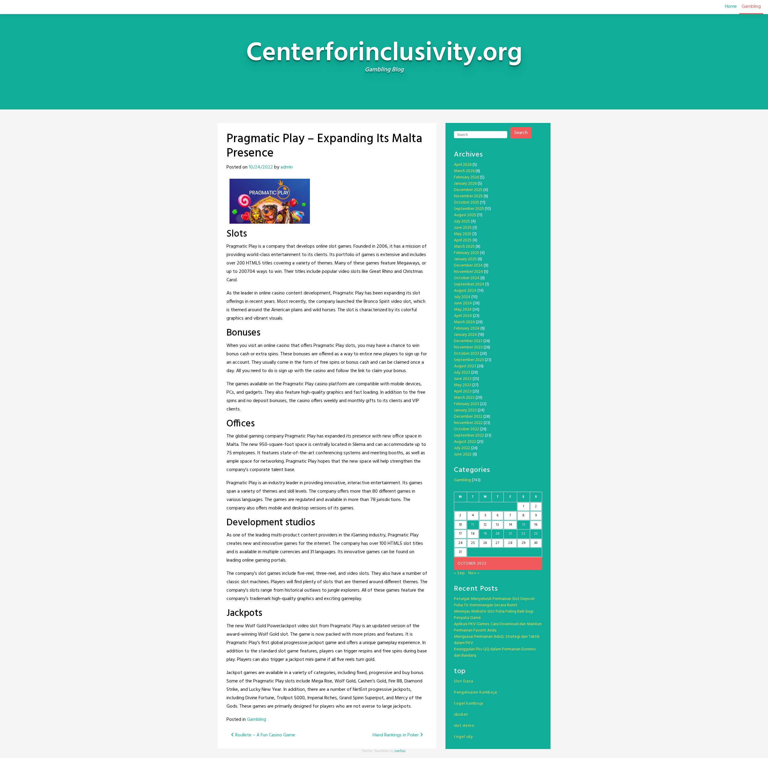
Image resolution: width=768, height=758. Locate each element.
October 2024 (466, 278)
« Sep (459, 573)
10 (460, 524)
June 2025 (463, 227)
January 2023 (465, 410)
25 (473, 543)
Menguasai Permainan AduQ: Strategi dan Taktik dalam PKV (497, 639)
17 (460, 533)
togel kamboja (468, 703)
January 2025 (465, 259)
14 (510, 524)
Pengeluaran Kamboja (475, 692)
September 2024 (469, 284)
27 (497, 543)
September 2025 (469, 208)
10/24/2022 (261, 167)
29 (523, 543)
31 (460, 552)
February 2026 (466, 177)
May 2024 (463, 309)
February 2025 (466, 252)
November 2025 (468, 196)
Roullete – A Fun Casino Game (264, 735)
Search (521, 133)
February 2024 (466, 328)
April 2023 (463, 391)
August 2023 (465, 366)
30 (536, 543)
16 (536, 524)
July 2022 (462, 448)
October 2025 (466, 202)
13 (497, 524)
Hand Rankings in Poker (396, 735)
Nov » (474, 573)
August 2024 (465, 290)
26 (485, 543)
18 (473, 533)
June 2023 (463, 378)
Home (731, 6)
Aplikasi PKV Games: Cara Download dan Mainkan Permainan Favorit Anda (498, 627)
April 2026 (463, 164)
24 (460, 543)
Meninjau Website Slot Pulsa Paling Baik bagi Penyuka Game (493, 614)
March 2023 (464, 397)
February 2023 (466, 404)
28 (510, 543)
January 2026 (465, 183)
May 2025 (462, 234)
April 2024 (463, 315)
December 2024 (468, 265)
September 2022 (469, 435)
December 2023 (468, 341)
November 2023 (468, 347)
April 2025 (463, 240)
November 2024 (468, 271)
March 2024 (464, 322)
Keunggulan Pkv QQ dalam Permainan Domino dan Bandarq (495, 652)
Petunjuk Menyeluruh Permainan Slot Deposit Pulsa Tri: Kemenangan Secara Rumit (494, 602)
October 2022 (466, 429)
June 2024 (463, 303)
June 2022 (463, 454)
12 (485, 524)
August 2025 (465, 215)
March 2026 (464, 171)
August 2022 (465, 441)
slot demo (464, 725)
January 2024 (465, 334)
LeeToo (400, 751)
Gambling (751, 6)
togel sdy (463, 736)
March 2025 (464, 246)
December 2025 (468, 190)
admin (286, 167)
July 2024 (462, 297)
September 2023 (469, 360)
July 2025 (462, 221)
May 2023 (462, 385)
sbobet (461, 714)
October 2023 (466, 353)
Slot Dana (463, 681)
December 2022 (468, 416)
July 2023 (462, 372)
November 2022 (468, 422)
